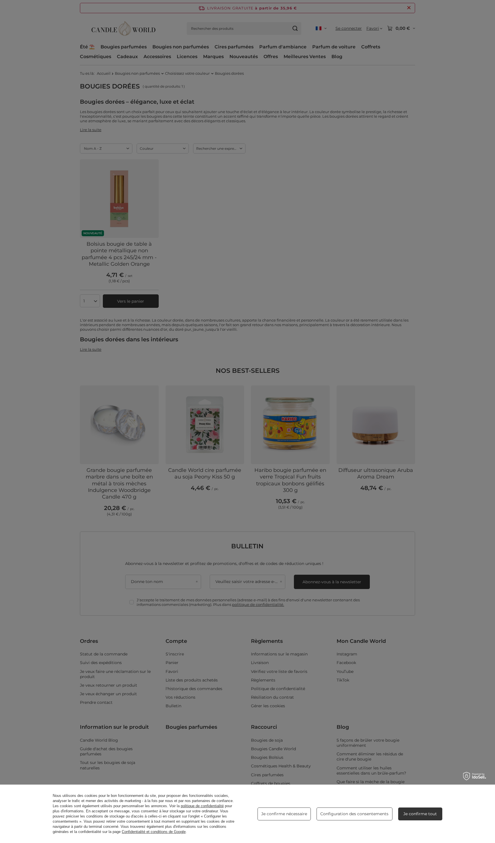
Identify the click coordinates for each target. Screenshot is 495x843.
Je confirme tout (420, 813)
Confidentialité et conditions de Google (154, 832)
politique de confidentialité (202, 806)
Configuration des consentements (354, 813)
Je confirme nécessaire (284, 813)
